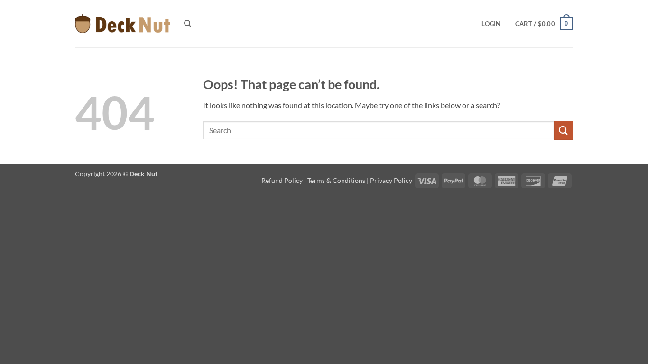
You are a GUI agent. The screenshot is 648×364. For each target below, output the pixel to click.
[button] (490, 23)
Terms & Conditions (336, 180)
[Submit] (563, 130)
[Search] (187, 24)
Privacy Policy (391, 180)
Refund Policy (282, 180)
